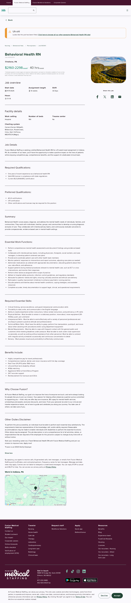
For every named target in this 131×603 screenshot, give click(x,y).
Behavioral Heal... (18, 46)
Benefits (101, 529)
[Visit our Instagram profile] (78, 571)
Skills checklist (10, 547)
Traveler (32, 525)
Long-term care (34, 549)
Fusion (9, 2)
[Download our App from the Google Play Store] (72, 580)
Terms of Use (80, 597)
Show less (9, 453)
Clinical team (33, 555)
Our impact (9, 538)
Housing (101, 542)
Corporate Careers (60, 2)
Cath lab (31, 536)
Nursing (7, 46)
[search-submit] (33, 10)
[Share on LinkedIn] (112, 96)
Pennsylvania (31, 46)
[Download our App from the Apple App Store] (90, 580)
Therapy (31, 539)
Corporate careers (11, 541)
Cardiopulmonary (34, 545)
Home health (33, 532)
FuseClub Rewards (105, 539)
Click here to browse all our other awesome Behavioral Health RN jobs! (64, 35)
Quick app (78, 529)
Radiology (32, 552)
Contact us (9, 531)
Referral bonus (80, 532)
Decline (104, 595)
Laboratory (32, 542)
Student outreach (11, 534)
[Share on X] (104, 96)
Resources (103, 525)
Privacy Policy (51, 467)
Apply (77, 525)
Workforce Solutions (59, 529)
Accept (117, 595)
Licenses (101, 545)
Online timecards (11, 544)
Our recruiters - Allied (106, 552)
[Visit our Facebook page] (66, 571)
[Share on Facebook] (97, 96)
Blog (100, 532)
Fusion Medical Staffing (21, 2)
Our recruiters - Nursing (107, 549)
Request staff (58, 525)
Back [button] (10, 20)
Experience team (104, 536)
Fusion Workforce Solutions (42, 2)
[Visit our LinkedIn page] (84, 571)
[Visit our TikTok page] (72, 571)
